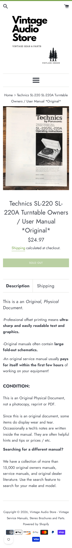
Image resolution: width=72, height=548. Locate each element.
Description (18, 286)
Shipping (18, 248)
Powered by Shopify (36, 524)
